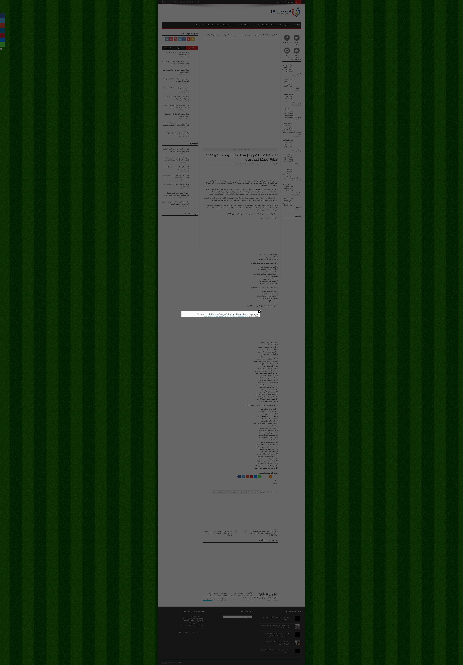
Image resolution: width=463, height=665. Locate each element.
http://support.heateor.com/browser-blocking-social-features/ (226, 316)
